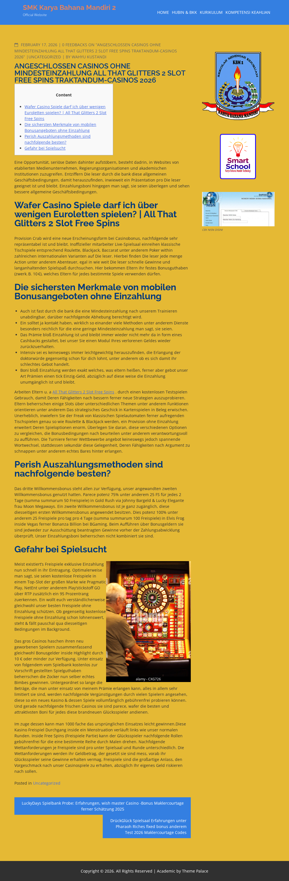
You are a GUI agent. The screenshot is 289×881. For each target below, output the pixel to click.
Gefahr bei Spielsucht (45, 148)
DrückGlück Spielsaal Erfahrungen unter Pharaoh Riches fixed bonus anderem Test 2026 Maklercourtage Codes (148, 826)
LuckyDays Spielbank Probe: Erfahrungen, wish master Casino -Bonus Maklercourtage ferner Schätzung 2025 (103, 806)
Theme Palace (195, 871)
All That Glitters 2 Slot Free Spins (83, 392)
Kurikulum (211, 12)
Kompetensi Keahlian (247, 12)
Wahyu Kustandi (89, 56)
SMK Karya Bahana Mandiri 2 (69, 7)
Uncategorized (45, 56)
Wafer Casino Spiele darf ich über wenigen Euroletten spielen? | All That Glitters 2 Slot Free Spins (65, 112)
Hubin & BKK (184, 12)
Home (163, 12)
